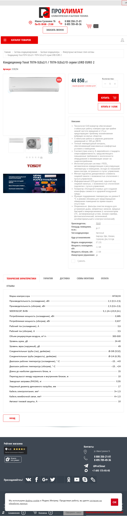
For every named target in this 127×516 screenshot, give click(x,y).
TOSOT (98, 223)
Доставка (65, 278)
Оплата (105, 278)
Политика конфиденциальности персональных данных (98, 512)
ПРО (56, 11)
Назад (12, 418)
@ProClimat (99, 466)
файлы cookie (32, 500)
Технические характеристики (21, 278)
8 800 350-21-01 (73, 21)
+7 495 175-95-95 (101, 470)
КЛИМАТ (72, 11)
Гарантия (48, 278)
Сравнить (81, 261)
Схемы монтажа (85, 278)
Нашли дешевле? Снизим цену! (84, 85)
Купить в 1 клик (109, 106)
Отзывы (11, 285)
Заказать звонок (55, 29)
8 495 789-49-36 (73, 24)
